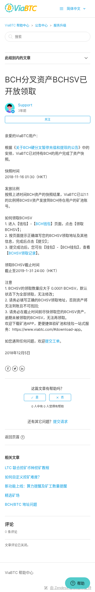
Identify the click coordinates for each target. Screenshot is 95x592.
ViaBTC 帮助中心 (17, 25)
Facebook (8, 369)
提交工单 (52, 341)
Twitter (15, 369)
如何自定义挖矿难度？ (23, 477)
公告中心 (41, 25)
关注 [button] (47, 119)
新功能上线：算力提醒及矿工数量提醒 (36, 486)
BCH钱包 (43, 223)
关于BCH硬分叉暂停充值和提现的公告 (47, 147)
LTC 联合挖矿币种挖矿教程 (27, 467)
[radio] (35, 397)
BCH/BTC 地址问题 (21, 504)
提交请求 (60, 421)
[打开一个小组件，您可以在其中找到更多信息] (77, 583)
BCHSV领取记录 (22, 253)
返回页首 (12, 437)
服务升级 (60, 25)
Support (25, 105)
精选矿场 (12, 495)
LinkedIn (22, 369)
